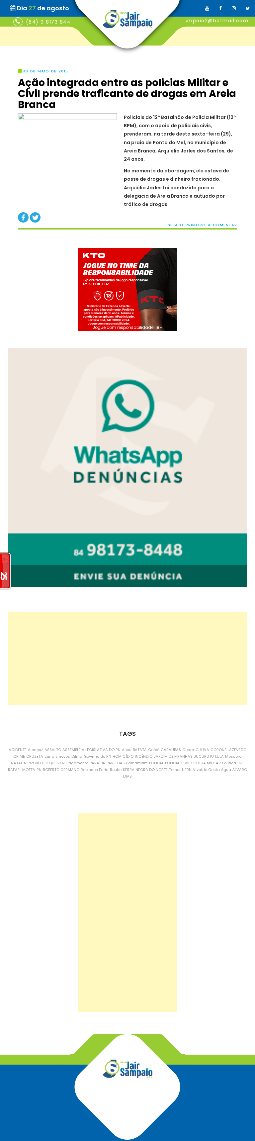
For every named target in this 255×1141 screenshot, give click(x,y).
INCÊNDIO (143, 756)
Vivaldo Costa (206, 769)
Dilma (76, 756)
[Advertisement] (127, 658)
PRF (240, 763)
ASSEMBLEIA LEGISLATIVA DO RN (91, 749)
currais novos (57, 756)
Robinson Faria (95, 769)
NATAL (17, 763)
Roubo (116, 769)
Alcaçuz (35, 749)
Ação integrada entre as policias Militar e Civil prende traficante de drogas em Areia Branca (127, 93)
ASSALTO (52, 749)
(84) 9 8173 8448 (50, 22)
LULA (219, 756)
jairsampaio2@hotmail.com (210, 20)
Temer (175, 769)
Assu (126, 749)
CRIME (19, 756)
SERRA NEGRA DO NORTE (145, 769)
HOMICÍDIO (123, 756)
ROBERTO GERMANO (61, 769)
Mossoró (233, 756)
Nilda (29, 763)
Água (226, 769)
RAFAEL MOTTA (21, 769)
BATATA (140, 749)
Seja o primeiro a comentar (202, 225)
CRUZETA (34, 756)
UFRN (187, 769)
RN (39, 769)
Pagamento (77, 763)
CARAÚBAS (171, 749)
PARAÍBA (97, 763)
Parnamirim (137, 763)
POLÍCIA (156, 763)
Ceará (188, 749)
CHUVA (202, 749)
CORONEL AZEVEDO (228, 749)
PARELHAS (116, 763)
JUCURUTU (204, 756)
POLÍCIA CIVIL (177, 763)
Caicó (153, 749)
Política (229, 763)
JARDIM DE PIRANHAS (173, 756)
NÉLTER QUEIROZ (50, 763)
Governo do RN (97, 756)
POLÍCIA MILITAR (206, 763)
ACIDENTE (18, 749)
